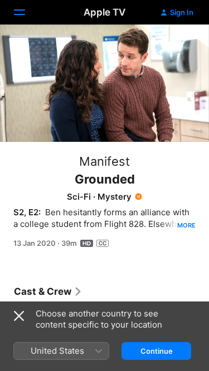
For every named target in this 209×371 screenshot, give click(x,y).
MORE (186, 225)
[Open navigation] (26, 12)
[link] (48, 291)
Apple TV (104, 12)
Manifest (104, 161)
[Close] (19, 316)
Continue (156, 351)
